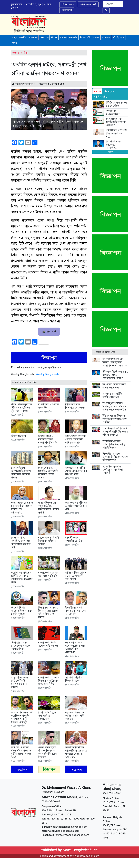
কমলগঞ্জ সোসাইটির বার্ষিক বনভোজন (113, 395)
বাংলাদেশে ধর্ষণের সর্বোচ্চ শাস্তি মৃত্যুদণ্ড (48, 644)
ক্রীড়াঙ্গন (54, 37)
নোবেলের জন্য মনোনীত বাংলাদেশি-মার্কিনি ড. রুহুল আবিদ (48, 472)
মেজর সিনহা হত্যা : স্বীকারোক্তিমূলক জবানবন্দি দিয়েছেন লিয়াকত (47, 752)
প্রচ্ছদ (14, 37)
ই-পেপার (120, 37)
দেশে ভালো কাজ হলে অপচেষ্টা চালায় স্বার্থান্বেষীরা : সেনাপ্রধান (75, 647)
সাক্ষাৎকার (106, 37)
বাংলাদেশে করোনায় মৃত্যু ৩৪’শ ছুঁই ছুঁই (48, 574)
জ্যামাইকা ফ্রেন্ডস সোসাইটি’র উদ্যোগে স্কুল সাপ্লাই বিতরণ (115, 444)
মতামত (96, 37)
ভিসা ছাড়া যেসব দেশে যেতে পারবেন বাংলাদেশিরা (20, 646)
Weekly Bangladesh (47, 374)
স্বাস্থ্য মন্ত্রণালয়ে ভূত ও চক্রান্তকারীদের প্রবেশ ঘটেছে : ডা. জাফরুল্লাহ (22, 507)
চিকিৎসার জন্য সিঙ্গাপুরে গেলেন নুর (75, 406)
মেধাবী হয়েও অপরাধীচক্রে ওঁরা (73, 539)
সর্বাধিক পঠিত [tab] (100, 96)
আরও (14, 43)
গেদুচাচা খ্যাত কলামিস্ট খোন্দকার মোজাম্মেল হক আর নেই (21, 542)
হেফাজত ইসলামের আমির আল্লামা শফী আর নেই (75, 716)
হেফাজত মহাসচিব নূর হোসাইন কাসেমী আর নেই (76, 506)
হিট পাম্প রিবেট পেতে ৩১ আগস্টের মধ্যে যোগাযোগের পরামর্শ (115, 375)
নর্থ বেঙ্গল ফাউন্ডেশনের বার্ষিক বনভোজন (114, 386)
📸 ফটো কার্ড (49, 331)
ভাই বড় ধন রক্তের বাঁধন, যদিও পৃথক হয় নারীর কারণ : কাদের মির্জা (21, 752)
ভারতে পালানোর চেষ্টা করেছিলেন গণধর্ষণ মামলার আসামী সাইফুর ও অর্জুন (22, 717)
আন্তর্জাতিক (44, 37)
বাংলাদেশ (33, 37)
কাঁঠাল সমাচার (18, 436)
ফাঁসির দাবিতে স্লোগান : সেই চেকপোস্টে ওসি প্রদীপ (75, 576)
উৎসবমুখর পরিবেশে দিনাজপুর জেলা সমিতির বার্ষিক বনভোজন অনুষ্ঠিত (114, 406)
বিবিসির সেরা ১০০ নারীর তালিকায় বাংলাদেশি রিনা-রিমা (48, 439)
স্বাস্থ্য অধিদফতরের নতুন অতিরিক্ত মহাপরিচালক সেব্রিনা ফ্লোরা (48, 507)
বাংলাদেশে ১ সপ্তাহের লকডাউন (48, 406)
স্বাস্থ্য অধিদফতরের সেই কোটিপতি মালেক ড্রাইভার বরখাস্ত (20, 682)
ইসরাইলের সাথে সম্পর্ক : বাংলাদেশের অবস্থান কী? (75, 611)
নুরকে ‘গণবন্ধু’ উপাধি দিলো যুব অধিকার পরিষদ (48, 541)
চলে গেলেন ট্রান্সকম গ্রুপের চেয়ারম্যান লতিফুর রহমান (75, 439)
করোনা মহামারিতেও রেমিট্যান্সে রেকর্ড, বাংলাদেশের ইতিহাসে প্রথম (22, 577)
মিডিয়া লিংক (68, 4)
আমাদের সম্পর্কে (88, 4)
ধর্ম (114, 37)
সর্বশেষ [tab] (97, 91)
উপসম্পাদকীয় (85, 37)
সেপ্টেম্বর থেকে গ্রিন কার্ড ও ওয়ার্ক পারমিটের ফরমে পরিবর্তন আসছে (115, 432)
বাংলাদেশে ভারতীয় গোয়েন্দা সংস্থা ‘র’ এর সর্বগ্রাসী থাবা (76, 471)
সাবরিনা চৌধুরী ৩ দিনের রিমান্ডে (74, 679)
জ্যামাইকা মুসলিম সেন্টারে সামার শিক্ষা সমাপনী (113, 470)
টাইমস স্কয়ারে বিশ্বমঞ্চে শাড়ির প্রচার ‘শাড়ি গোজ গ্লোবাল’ (115, 419)
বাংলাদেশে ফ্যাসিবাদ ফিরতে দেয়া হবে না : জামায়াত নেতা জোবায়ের (115, 362)
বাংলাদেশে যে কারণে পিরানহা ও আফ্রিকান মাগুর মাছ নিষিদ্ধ (48, 681)
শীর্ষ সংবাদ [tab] (109, 91)
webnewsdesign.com (87, 855)
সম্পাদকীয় (73, 37)
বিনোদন (63, 37)
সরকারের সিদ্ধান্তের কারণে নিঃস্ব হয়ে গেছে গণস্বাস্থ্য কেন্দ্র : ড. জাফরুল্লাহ (76, 752)
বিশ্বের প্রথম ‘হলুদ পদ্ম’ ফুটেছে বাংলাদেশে (47, 716)
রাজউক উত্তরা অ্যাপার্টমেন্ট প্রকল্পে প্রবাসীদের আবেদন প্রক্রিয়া (21, 472)
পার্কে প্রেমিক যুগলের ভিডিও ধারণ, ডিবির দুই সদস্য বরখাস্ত (21, 408)
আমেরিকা (23, 37)
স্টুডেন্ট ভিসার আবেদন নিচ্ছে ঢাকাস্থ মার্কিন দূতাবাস (21, 611)
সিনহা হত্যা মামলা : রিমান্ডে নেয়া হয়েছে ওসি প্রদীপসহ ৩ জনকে (48, 612)
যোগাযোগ (67, 10)
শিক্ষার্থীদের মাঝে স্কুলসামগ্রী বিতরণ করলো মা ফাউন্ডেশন (115, 457)
